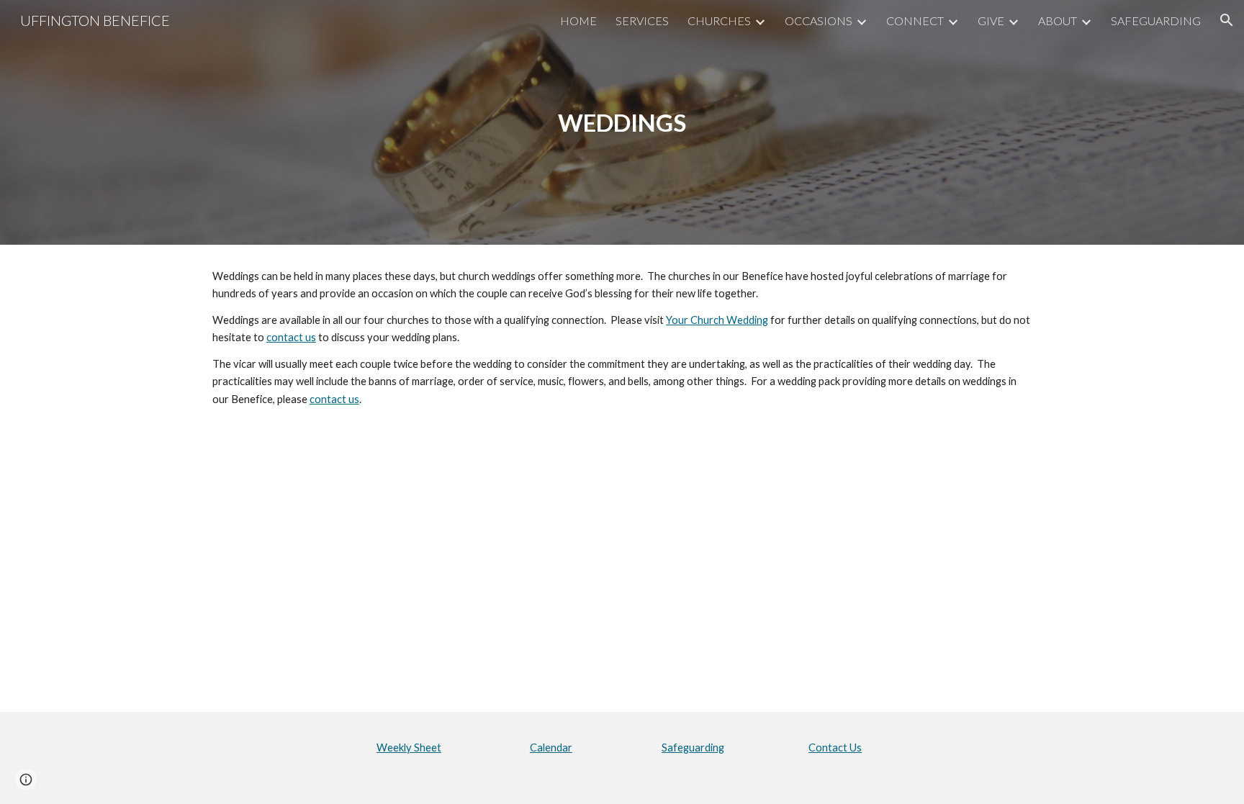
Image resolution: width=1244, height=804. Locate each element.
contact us (291, 337)
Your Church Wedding (717, 320)
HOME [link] (578, 20)
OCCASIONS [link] (818, 20)
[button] (1226, 20)
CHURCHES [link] (719, 20)
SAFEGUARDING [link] (1156, 20)
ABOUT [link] (1057, 20)
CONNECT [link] (915, 20)
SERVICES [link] (642, 20)
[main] (622, 123)
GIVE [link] (991, 20)
